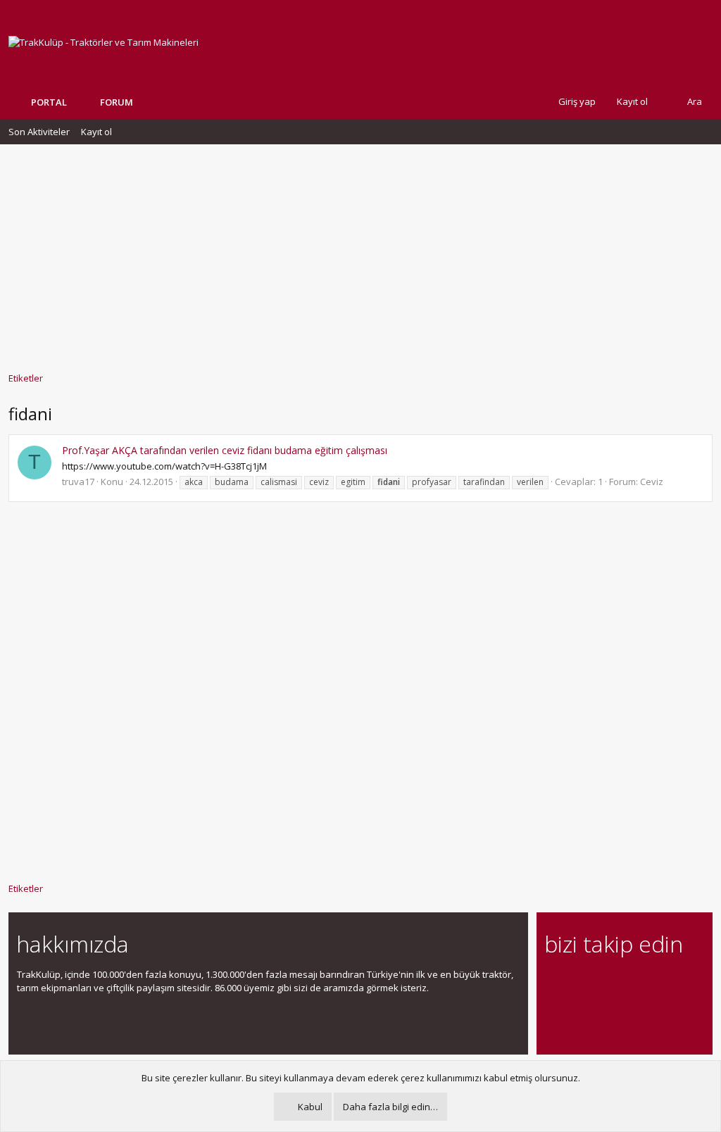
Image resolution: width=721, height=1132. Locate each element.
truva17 (78, 481)
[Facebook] (553, 982)
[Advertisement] (360, 251)
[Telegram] (652, 982)
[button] (143, 102)
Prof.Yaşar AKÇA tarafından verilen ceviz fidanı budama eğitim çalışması (224, 450)
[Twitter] (676, 982)
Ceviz (651, 481)
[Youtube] (553, 1012)
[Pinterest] (627, 982)
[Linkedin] (602, 982)
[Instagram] (578, 982)
